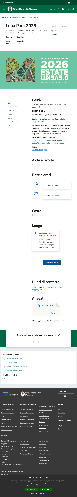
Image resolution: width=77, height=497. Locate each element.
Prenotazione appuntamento (24, 442)
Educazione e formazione (47, 406)
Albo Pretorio (43, 447)
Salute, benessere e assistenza (45, 426)
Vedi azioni (64, 26)
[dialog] (38, 486)
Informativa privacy (45, 454)
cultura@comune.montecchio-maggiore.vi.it (48, 143)
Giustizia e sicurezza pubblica (45, 411)
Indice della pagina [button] (13, 97)
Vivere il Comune (14, 17)
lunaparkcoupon (38, 121)
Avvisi (60, 416)
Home (4, 17)
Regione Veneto (8, 3)
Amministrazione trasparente (44, 442)
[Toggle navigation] (4, 9)
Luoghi (60, 425)
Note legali (42, 457)
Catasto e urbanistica (27, 423)
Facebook (35, 149)
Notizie (60, 409)
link (56, 485)
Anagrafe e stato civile (27, 409)
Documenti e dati (6, 430)
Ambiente (42, 422)
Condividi (54, 26)
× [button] (75, 476)
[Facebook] (57, 9)
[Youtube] (62, 9)
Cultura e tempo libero (27, 413)
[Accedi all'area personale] (69, 2)
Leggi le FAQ (24, 450)
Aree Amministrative (7, 413)
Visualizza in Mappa (51, 263)
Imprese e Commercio (27, 420)
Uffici (2, 416)
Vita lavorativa (24, 416)
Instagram (43, 149)
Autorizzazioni (43, 431)
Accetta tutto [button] (31, 489)
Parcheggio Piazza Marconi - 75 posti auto (47, 234)
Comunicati (61, 413)
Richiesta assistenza (26, 454)
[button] (38, 494)
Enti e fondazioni (6, 420)
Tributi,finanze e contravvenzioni (44, 417)
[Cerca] (73, 9)
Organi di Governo (7, 409)
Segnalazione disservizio (27, 447)
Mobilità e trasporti (26, 426)
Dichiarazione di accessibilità (44, 462)
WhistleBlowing (44, 450)
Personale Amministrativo (9, 426)
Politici (3, 423)
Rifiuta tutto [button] (46, 489)
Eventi (24, 17)
